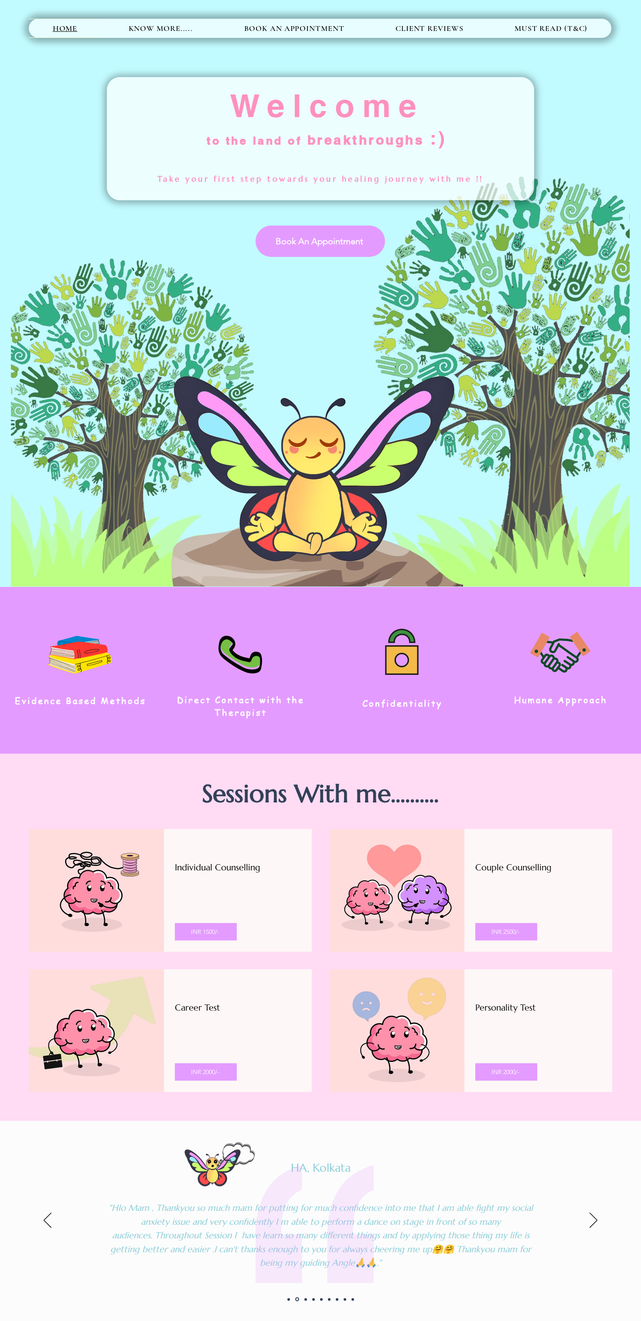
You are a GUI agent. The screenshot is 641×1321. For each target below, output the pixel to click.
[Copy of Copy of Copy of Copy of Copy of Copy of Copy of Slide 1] (352, 1299)
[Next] (593, 1221)
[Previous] (47, 1221)
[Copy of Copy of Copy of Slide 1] (313, 1299)
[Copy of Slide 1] (297, 1299)
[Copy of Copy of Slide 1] (305, 1299)
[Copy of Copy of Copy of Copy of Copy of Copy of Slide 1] (337, 1299)
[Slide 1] (288, 1299)
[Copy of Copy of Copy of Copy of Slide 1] (321, 1299)
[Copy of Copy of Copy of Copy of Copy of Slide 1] (329, 1299)
